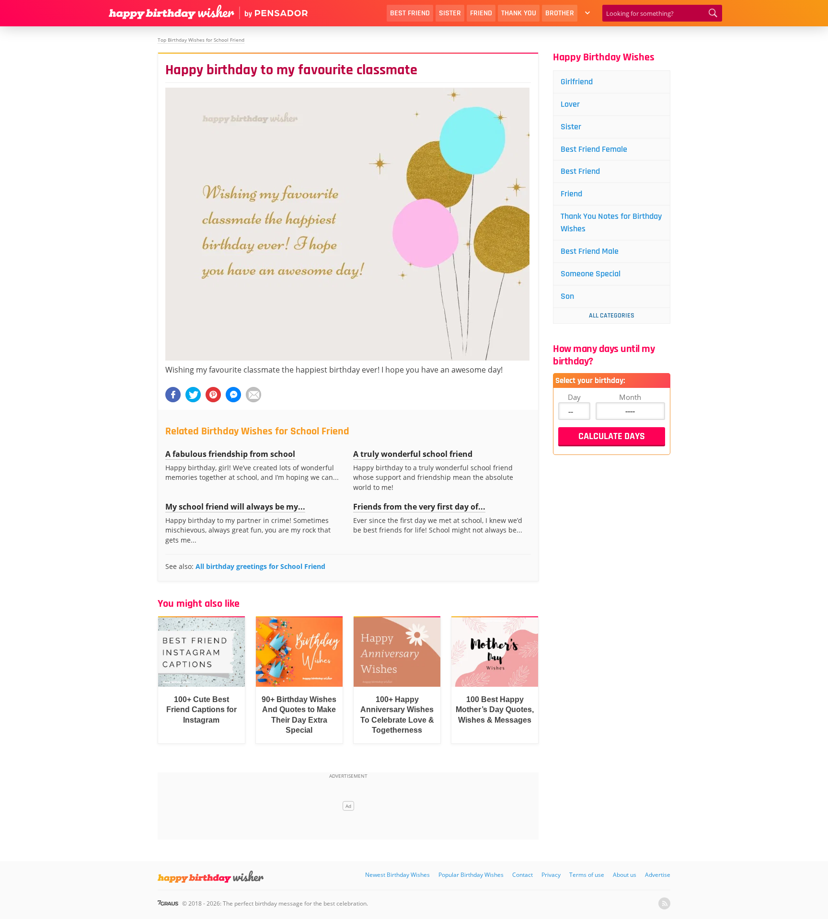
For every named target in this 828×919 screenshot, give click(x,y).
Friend (481, 13)
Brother (559, 13)
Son (567, 296)
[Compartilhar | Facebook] (173, 394)
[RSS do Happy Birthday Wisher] (664, 903)
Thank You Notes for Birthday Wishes (611, 222)
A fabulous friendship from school (230, 454)
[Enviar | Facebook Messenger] (233, 394)
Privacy (551, 875)
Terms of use (586, 875)
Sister (450, 13)
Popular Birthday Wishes (471, 875)
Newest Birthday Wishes (397, 875)
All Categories (611, 315)
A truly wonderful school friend (412, 454)
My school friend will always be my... (235, 506)
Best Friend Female (594, 149)
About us (624, 875)
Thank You (518, 13)
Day (574, 397)
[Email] (253, 394)
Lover (570, 104)
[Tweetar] (193, 394)
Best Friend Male (590, 251)
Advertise (657, 875)
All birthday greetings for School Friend (260, 566)
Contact (522, 875)
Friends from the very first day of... (419, 506)
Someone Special (591, 273)
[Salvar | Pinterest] (213, 394)
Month (630, 397)
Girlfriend (577, 81)
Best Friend (410, 13)
